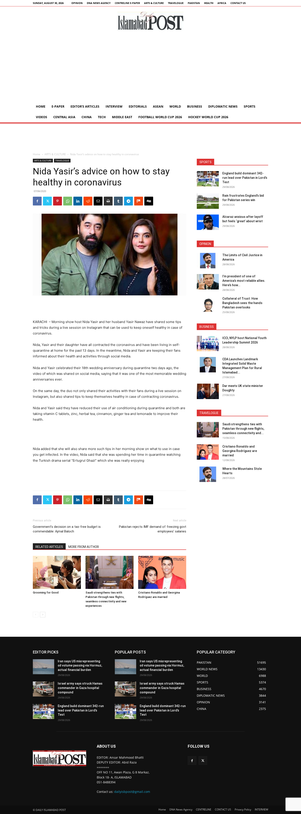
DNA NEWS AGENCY (99, 3)
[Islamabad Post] (150, 21)
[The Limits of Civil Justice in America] (208, 260)
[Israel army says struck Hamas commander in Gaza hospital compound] (43, 688)
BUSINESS (194, 106)
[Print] (108, 201)
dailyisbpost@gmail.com (132, 792)
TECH (102, 117)
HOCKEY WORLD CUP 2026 (208, 117)
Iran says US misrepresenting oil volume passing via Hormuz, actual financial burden (80, 665)
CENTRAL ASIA (64, 117)
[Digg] (148, 201)
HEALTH (208, 3)
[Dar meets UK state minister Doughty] (208, 391)
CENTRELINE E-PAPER (127, 3)
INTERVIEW (114, 106)
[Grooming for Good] (57, 572)
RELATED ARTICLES (49, 547)
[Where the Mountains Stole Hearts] (208, 474)
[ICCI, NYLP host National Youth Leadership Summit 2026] (208, 343)
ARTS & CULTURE (154, 3)
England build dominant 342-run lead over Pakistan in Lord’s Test (244, 178)
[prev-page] (35, 614)
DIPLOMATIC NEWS (223, 106)
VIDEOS (41, 117)
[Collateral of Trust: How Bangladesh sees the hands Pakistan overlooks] (208, 304)
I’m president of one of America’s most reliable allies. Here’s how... (243, 280)
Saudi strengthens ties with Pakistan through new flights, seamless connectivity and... (243, 428)
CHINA (87, 117)
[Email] (98, 201)
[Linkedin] (77, 201)
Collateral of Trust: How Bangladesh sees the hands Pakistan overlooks (242, 303)
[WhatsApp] (67, 201)
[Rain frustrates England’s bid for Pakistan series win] (208, 201)
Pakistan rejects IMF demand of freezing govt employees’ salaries (152, 529)
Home (40, 106)
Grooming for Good (46, 592)
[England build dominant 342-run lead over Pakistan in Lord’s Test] (208, 179)
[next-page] (42, 614)
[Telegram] (128, 201)
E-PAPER (58, 106)
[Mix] (138, 201)
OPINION (77, 3)
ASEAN (158, 106)
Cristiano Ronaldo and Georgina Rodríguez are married (239, 451)
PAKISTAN (194, 3)
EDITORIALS (138, 106)
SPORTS (249, 106)
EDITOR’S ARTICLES (85, 106)
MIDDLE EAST (122, 117)
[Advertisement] (150, 68)
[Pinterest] (57, 201)
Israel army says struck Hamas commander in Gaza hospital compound (80, 688)
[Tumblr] (118, 201)
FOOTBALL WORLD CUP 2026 (160, 117)
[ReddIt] (88, 201)
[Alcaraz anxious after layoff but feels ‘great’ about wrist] (208, 222)
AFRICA (221, 3)
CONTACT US (238, 3)
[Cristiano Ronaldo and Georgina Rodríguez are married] (162, 572)
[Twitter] (47, 201)
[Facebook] (37, 201)
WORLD (175, 106)
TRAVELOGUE (176, 3)
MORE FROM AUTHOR (83, 547)
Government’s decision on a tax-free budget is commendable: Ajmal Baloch (67, 529)
